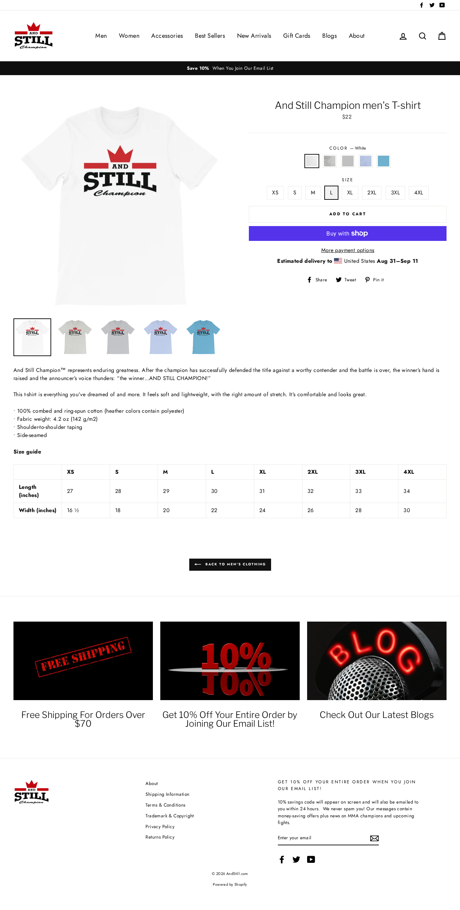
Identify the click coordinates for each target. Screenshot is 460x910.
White (312, 161)
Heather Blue (365, 161)
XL (350, 192)
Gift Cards (296, 35)
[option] (230, 68)
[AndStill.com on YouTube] (311, 859)
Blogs (329, 35)
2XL (371, 192)
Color (347, 148)
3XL (395, 192)
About (357, 35)
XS (275, 192)
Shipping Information (167, 794)
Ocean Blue (383, 161)
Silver (348, 161)
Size (347, 180)
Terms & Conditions (165, 805)
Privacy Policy (159, 826)
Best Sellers (210, 35)
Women (129, 35)
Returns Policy (159, 837)
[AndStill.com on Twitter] (296, 859)
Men (101, 35)
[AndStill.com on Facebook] (282, 859)
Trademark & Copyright (169, 815)
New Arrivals (254, 35)
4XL (418, 192)
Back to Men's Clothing (235, 564)
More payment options (347, 250)
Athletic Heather (329, 161)
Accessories (167, 35)
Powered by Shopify (230, 884)
